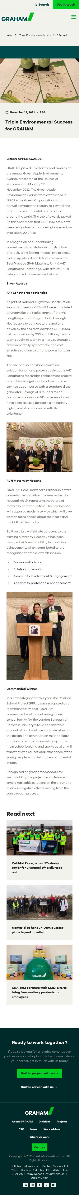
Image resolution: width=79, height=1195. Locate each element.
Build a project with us (38, 1073)
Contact (39, 1147)
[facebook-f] (39, 1185)
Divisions (44, 1121)
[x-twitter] (46, 1185)
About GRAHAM (22, 1121)
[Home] (18, 17)
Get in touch (66, 4)
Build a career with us (37, 1087)
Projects (62, 1121)
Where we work (39, 1136)
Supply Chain (39, 1177)
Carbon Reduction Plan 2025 (40, 1170)
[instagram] (32, 1185)
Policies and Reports (25, 1166)
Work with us (52, 1129)
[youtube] (53, 1185)
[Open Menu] (73, 16)
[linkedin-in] (25, 1185)
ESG (21, 1129)
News (33, 1129)
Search (43, 4)
